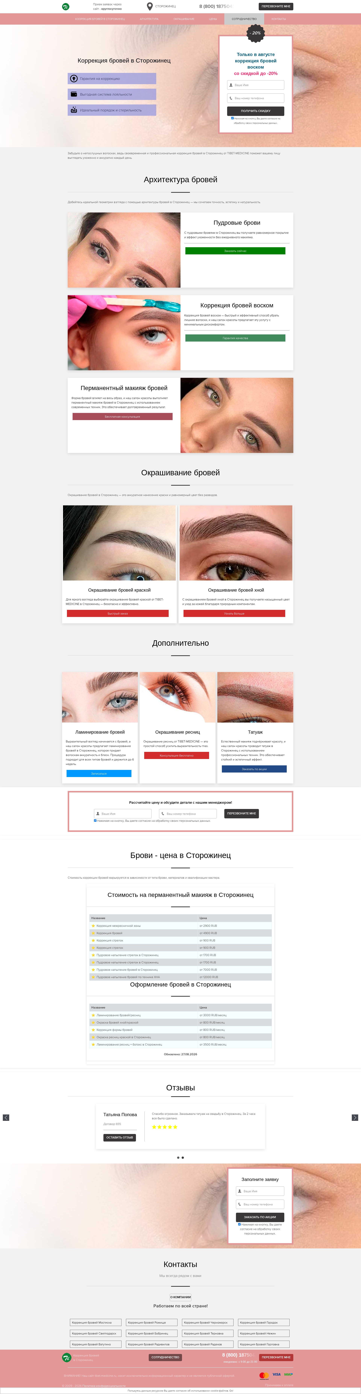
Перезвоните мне (276, 6)
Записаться (99, 773)
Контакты (279, 18)
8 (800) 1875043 (217, 6)
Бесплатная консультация (122, 416)
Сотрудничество (244, 18)
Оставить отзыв (119, 1137)
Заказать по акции (254, 769)
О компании (180, 1297)
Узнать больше (234, 613)
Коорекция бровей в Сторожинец (100, 18)
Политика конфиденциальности (104, 1385)
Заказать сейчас (235, 250)
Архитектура (149, 18)
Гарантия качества (235, 338)
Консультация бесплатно (176, 755)
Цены (213, 18)
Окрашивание (184, 18)
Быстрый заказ (118, 613)
